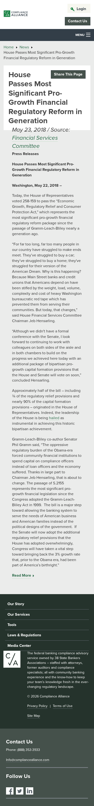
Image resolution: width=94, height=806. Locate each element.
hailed (54, 418)
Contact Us (77, 21)
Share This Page (68, 74)
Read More (21, 575)
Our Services (18, 614)
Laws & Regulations (24, 635)
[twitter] (19, 791)
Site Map (33, 716)
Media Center (19, 645)
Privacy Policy (37, 706)
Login (81, 8)
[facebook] (9, 791)
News (24, 47)
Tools (11, 624)
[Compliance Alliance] (16, 14)
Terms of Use (63, 706)
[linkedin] (29, 791)
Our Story (15, 604)
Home (9, 47)
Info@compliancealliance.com (27, 760)
